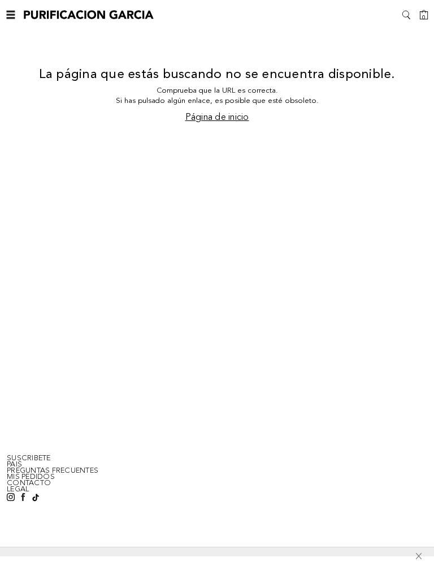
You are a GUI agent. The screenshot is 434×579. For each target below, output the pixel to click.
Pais (14, 464)
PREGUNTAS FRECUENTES (52, 470)
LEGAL (18, 489)
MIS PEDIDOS (31, 476)
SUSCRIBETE (29, 458)
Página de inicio (217, 117)
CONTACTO (29, 482)
